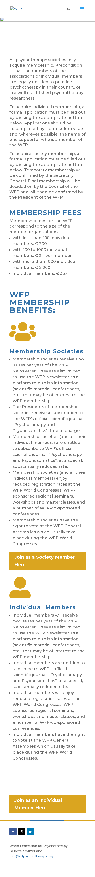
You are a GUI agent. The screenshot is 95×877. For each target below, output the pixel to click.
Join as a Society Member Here (44, 560)
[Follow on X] (21, 831)
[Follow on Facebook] (13, 831)
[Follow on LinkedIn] (30, 831)
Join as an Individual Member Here (38, 804)
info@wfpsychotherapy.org (31, 856)
